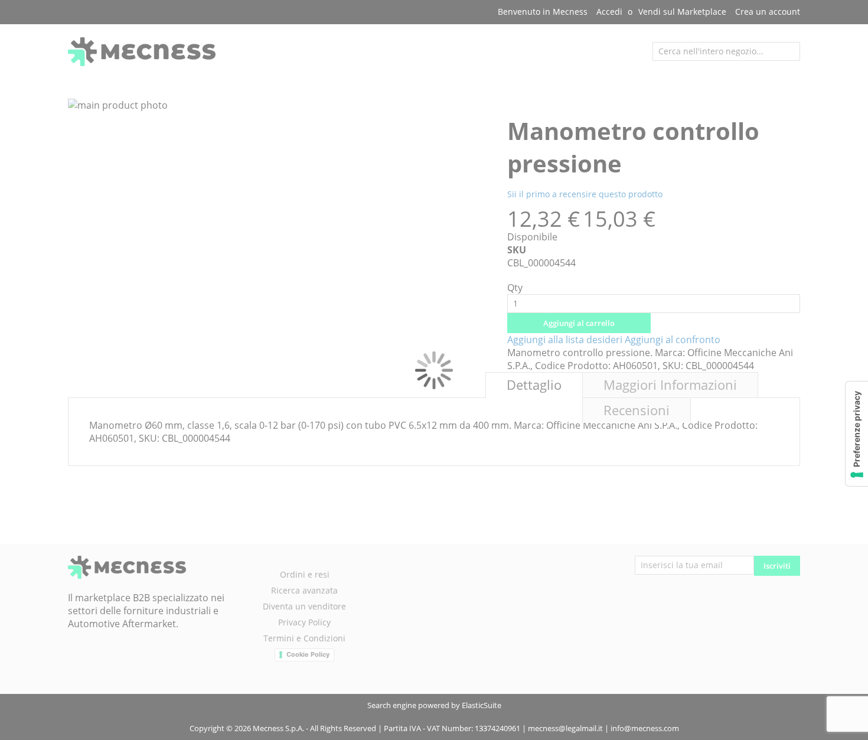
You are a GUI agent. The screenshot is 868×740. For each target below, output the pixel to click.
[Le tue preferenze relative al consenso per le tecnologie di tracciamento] (857, 434)
